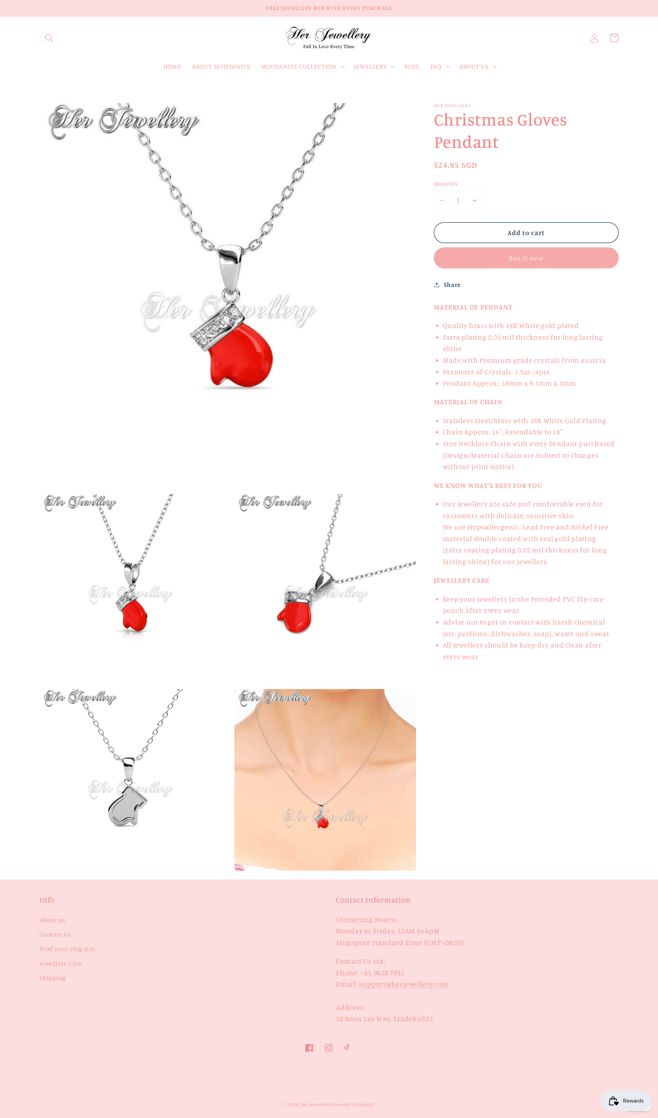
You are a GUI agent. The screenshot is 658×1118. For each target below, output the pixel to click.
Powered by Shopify (352, 1104)
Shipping (52, 977)
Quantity (446, 183)
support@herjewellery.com (403, 984)
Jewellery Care (60, 963)
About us (52, 919)
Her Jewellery (315, 1104)
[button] (49, 38)
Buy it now (526, 258)
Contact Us (55, 934)
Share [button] (452, 284)
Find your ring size (67, 948)
